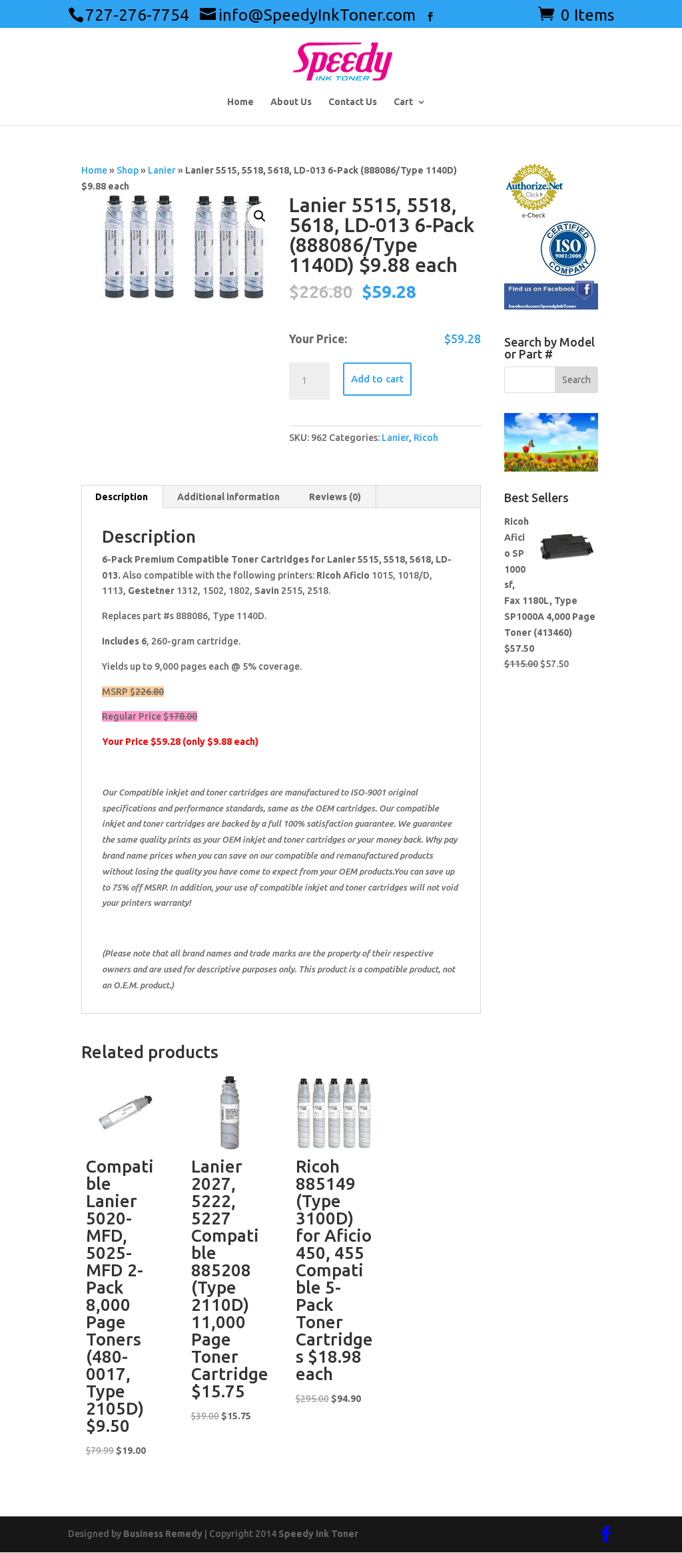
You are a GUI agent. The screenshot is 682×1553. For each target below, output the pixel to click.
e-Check (533, 215)
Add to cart (377, 378)
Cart (403, 102)
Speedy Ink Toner (318, 1533)
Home (240, 102)
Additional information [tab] (228, 497)
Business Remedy (162, 1533)
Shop (128, 170)
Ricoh (426, 437)
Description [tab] (121, 497)
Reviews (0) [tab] (335, 497)
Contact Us (352, 102)
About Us (291, 102)
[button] (260, 216)
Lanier (162, 170)
